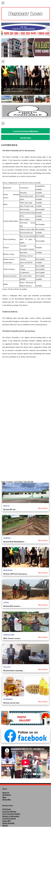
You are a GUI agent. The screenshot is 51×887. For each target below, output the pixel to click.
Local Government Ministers (25, 131)
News (4, 797)
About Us (5, 793)
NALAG (5, 825)
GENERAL (7, 538)
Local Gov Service (9, 818)
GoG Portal (6, 809)
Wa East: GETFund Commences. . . (16, 574)
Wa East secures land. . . (12, 703)
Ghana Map (6, 799)
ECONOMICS (8, 699)
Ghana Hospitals (8, 823)
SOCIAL (6, 603)
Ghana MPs (6, 821)
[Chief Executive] (25, 111)
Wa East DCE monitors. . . (12, 606)
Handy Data (25, 138)
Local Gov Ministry (9, 812)
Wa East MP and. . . (10, 509)
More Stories (43, 508)
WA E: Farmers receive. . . (12, 638)
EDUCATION (7, 570)
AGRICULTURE (8, 635)
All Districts (6, 795)
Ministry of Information (10, 816)
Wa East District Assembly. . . (14, 671)
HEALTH (6, 506)
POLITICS (7, 667)
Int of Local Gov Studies (11, 814)
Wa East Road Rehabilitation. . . (15, 542)
